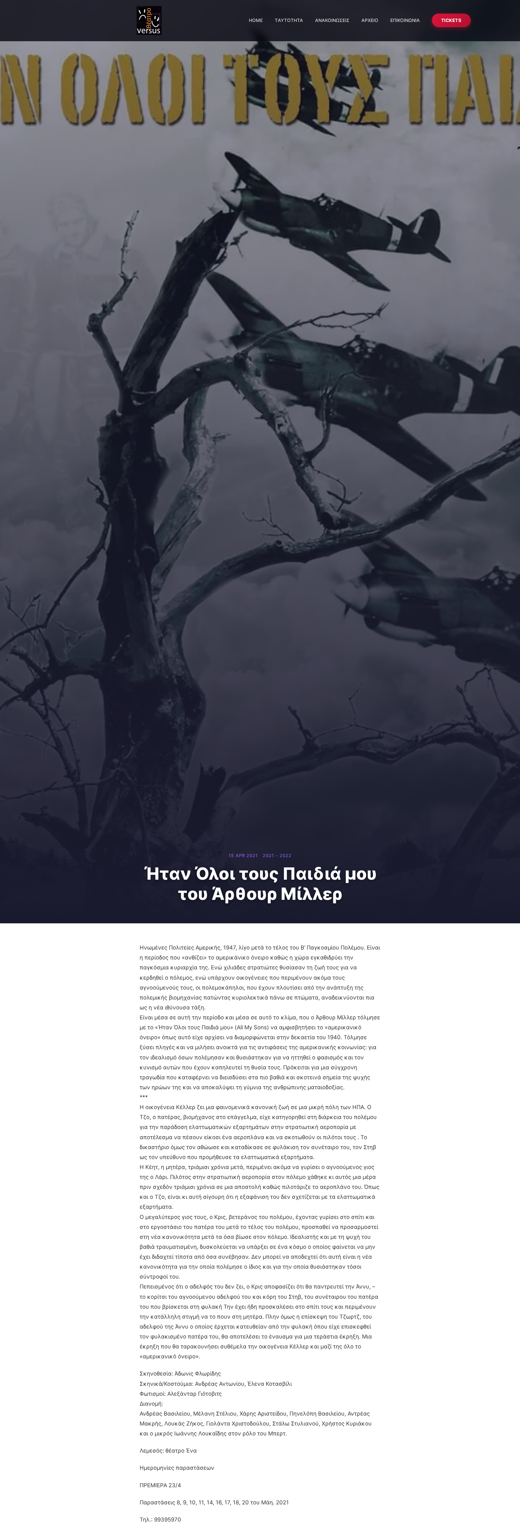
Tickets (451, 20)
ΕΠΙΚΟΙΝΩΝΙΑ (405, 20)
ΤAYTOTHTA (289, 20)
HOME (256, 20)
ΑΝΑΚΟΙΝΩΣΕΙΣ (332, 20)
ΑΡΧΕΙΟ (369, 20)
